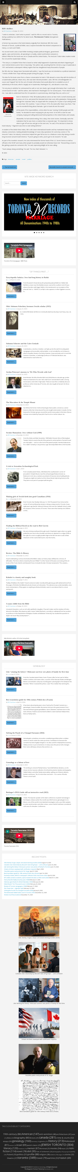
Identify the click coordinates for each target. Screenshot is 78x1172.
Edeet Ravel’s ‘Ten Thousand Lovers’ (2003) (17, 884)
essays (7, 1141)
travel (41, 1157)
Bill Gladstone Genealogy (38, 1167)
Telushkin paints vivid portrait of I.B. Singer (17, 871)
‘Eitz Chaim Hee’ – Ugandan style (13, 888)
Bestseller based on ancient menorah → (62, 167)
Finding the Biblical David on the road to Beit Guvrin (27, 526)
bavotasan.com (48, 1169)
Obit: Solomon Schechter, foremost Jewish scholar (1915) (28, 306)
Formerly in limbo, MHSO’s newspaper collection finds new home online (26, 875)
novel (23, 159)
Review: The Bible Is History (17, 553)
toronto (27, 1158)
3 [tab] (39, 232)
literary (11, 1148)
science (54, 1155)
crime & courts (65, 1137)
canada (18, 159)
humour (12, 1145)
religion (44, 1154)
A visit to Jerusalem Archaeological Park (22, 466)
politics (29, 159)
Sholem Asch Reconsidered (12, 895)
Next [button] (71, 212)
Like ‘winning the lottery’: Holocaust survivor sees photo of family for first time (37, 672)
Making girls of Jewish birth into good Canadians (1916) (28, 497)
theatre (12, 1158)
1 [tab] (34, 232)
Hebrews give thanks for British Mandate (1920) (18, 882)
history (56, 1141)
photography (58, 1152)
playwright (67, 1151)
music (65, 1148)
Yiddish (65, 1157)
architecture (64, 1134)
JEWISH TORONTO (57, 1145)
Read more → (11, 296)
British (34, 1138)
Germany (35, 1141)
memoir (33, 1148)
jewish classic (34, 1145)
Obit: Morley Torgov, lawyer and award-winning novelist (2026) (22, 863)
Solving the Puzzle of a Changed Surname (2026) (25, 733)
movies (55, 1148)
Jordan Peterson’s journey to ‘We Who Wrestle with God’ (29, 372)
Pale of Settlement (44, 1152)
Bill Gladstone (7, 31)
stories (69, 1154)
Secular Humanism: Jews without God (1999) (24, 433)
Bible (10, 1138)
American (11, 159)
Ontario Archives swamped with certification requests (20, 869)
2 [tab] (36, 232)
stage (61, 1155)
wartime (53, 1158)
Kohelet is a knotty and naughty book (21, 577)
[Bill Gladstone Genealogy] (39, 15)
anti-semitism (47, 1134)
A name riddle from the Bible (17, 604)
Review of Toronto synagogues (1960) (15, 886)
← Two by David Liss (9, 167)
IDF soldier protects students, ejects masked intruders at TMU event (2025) (26, 878)
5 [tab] (43, 232)
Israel (22, 1144)
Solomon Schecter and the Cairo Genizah (22, 344)
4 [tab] (41, 232)
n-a (9, 280)
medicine (22, 1149)
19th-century (12, 1134)
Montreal (45, 1148)
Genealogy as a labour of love (17, 762)
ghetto (44, 1141)
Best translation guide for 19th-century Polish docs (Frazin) (29, 700)
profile (33, 1154)
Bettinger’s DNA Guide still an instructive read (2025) (27, 792)
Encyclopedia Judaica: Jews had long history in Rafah (27, 277)
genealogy (21, 1141)
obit (31, 1151)
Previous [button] (6, 212)
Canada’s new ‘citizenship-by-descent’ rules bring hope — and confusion (26, 865)
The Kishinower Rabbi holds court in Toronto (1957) (19, 892)
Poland (11, 1154)
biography (22, 1137)
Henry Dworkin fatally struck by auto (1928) (16, 880)
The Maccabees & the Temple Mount (20, 402)
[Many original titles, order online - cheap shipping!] (39, 212)
